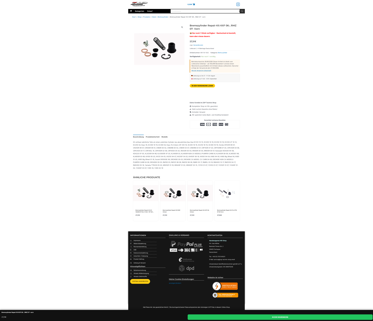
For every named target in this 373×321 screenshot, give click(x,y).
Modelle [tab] (165, 137)
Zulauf (150, 11)
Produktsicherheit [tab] (152, 137)
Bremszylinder (222, 52)
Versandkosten (198, 45)
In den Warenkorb (280, 317)
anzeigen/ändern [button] (175, 283)
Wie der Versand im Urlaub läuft (201, 70)
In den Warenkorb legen (202, 86)
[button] (182, 27)
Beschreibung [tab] (138, 137)
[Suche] (242, 11)
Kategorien (139, 11)
